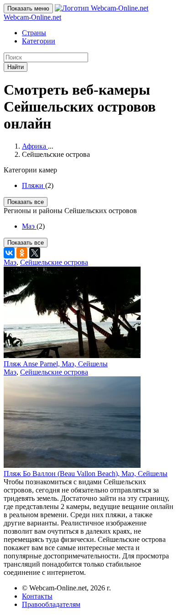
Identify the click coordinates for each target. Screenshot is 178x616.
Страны (34, 33)
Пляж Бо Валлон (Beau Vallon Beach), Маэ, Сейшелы (86, 473)
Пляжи (33, 185)
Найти (15, 67)
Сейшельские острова (54, 262)
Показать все (25, 201)
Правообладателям (51, 604)
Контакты (37, 596)
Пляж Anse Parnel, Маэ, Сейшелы (56, 364)
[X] (34, 252)
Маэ (29, 226)
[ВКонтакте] (9, 252)
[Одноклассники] (21, 252)
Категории (38, 41)
